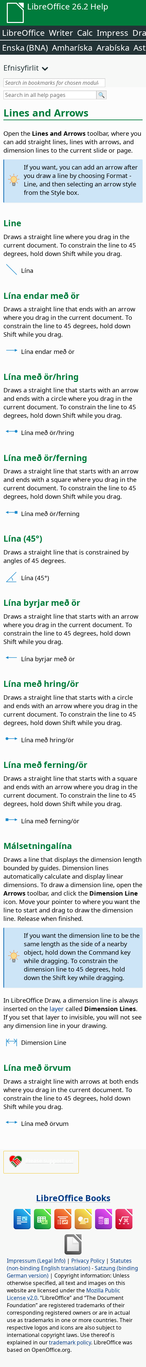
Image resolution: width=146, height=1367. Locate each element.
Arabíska (112, 47)
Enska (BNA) (25, 47)
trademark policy (70, 1342)
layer (57, 1008)
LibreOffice (23, 32)
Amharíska (72, 47)
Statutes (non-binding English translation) (69, 1264)
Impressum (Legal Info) (36, 1260)
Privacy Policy (88, 1260)
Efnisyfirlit (21, 67)
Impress (112, 32)
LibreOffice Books (73, 1198)
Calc (85, 32)
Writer (61, 32)
